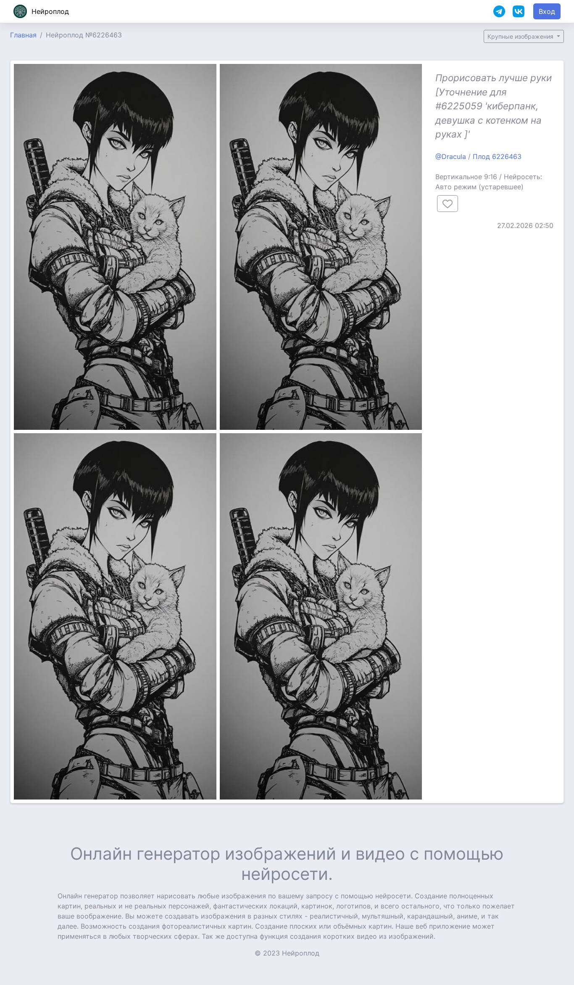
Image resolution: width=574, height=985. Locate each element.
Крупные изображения (521, 36)
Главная (23, 35)
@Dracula (450, 156)
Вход (547, 11)
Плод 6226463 (497, 156)
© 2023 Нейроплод (287, 953)
